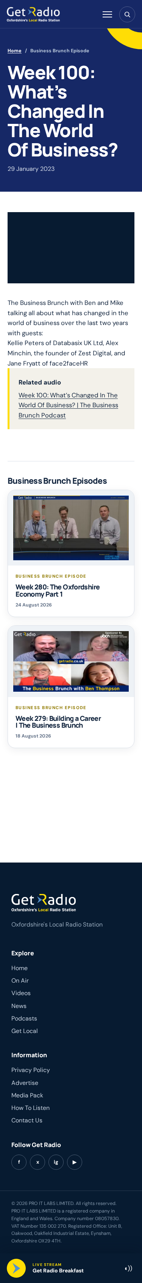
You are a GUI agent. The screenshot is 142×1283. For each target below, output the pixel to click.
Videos (21, 993)
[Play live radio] (16, 1268)
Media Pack (27, 1095)
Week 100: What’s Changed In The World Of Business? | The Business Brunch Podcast (68, 405)
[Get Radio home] (33, 14)
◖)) (128, 1268)
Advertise (24, 1083)
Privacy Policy (30, 1070)
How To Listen (30, 1108)
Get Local (24, 1031)
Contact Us (26, 1120)
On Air (20, 981)
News (19, 1006)
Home (15, 51)
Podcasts (24, 1018)
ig (56, 1162)
